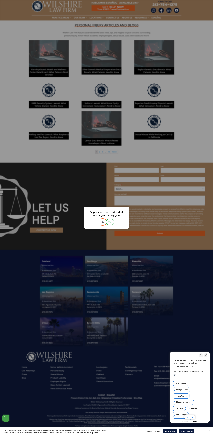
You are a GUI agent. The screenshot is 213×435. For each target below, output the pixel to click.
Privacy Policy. (93, 433)
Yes (109, 222)
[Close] (209, 430)
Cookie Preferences (153, 431)
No (102, 222)
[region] (106, 431)
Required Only (170, 431)
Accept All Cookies (186, 431)
